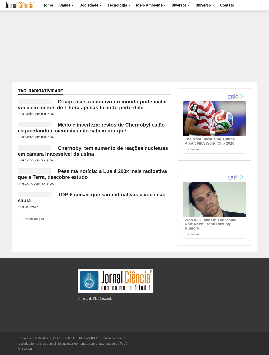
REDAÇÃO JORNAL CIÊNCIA (37, 114)
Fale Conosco (87, 307)
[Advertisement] (134, 46)
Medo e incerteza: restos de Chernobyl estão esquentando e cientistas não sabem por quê (91, 127)
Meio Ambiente (150, 5)
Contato (227, 5)
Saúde (65, 5)
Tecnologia (117, 5)
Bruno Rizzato (29, 207)
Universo (204, 5)
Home (47, 5)
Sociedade (89, 5)
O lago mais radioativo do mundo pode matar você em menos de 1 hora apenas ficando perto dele (92, 104)
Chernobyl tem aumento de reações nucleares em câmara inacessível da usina (93, 151)
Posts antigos (32, 218)
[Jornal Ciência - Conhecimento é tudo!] (19, 5)
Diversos (179, 5)
